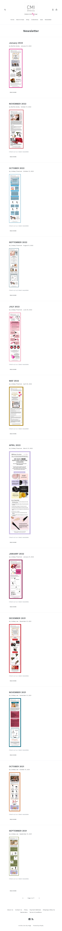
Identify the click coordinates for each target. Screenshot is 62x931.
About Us (10, 910)
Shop (27, 19)
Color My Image (27, 925)
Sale (41, 19)
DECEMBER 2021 (17, 618)
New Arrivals (20, 19)
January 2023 (16, 43)
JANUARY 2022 (16, 554)
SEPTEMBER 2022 (18, 242)
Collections (34, 19)
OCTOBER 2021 (16, 766)
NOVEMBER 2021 (17, 692)
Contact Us (18, 910)
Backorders (23, 912)
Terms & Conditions (35, 912)
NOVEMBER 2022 (17, 104)
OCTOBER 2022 (16, 168)
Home (12, 19)
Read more (13, 92)
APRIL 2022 (15, 445)
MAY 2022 (14, 381)
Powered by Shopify (38, 925)
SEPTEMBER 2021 (18, 831)
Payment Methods (35, 910)
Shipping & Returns (49, 910)
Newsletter (48, 19)
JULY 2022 (14, 306)
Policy (26, 910)
